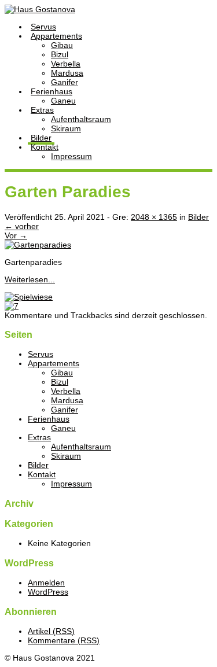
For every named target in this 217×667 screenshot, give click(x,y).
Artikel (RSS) (51, 631)
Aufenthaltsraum (81, 119)
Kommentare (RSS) (64, 640)
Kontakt (44, 147)
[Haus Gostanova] (40, 9)
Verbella (65, 63)
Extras (42, 110)
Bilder (41, 137)
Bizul (59, 54)
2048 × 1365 (154, 217)
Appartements (56, 35)
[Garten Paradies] (38, 244)
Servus (43, 26)
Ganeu (63, 100)
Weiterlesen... (30, 279)
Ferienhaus (51, 91)
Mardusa (67, 73)
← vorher (22, 226)
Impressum (71, 156)
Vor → (16, 235)
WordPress (48, 591)
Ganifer (64, 82)
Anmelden (46, 582)
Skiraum (66, 128)
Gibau (62, 45)
